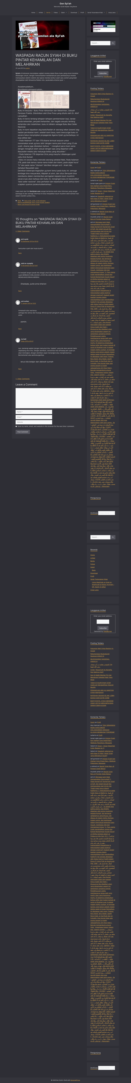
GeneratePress (75, 1080)
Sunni (92, 167)
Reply (20, 253)
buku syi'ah (27, 200)
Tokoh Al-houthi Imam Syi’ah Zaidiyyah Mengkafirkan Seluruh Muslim (101, 130)
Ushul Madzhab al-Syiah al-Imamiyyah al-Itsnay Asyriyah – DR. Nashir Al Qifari (103, 584)
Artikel (41, 12)
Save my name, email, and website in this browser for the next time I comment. (46, 426)
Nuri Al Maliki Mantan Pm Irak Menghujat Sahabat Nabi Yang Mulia (101, 122)
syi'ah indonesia (41, 200)
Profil (82, 12)
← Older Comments (23, 231)
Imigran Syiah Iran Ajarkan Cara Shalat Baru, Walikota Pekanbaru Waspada (102, 186)
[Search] (112, 43)
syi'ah (33, 200)
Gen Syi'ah (65, 3)
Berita (48, 12)
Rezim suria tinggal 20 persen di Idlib (29, 204)
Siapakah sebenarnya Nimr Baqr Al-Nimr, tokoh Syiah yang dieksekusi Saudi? (101, 199)
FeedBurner (108, 76)
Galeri (63, 12)
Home (33, 12)
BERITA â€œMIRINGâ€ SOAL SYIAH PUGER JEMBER (34, 202)
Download (74, 12)
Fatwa (56, 12)
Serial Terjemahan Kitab (95, 12)
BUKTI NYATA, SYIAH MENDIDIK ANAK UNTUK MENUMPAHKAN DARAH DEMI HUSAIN (101, 148)
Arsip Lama (111, 12)
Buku (94, 570)
